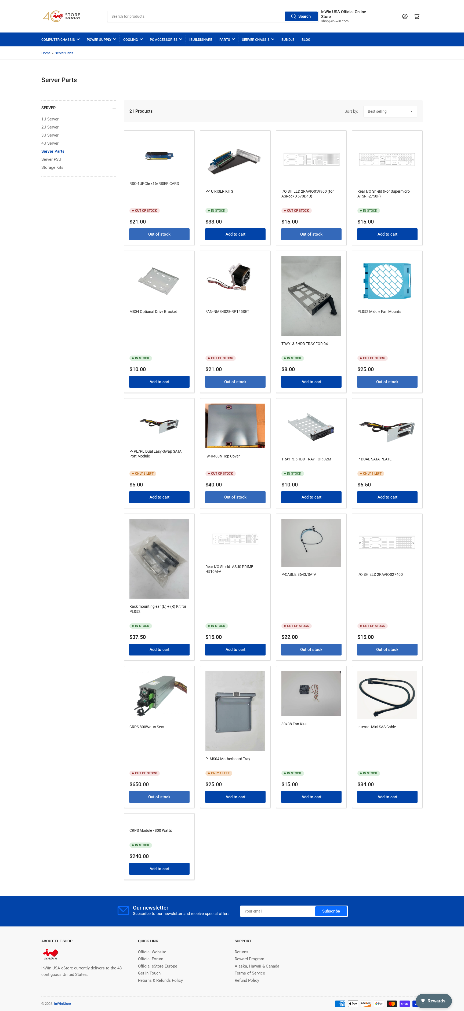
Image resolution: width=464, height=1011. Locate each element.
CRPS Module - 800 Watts (150, 830)
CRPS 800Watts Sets (146, 727)
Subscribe (331, 911)
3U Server (50, 135)
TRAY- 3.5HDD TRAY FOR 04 (304, 344)
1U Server (50, 119)
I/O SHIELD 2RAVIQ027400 (380, 574)
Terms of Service (250, 973)
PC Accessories (163, 40)
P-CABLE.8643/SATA (298, 574)
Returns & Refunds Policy (160, 980)
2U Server (50, 127)
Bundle (287, 40)
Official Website (152, 952)
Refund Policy (247, 980)
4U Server (50, 143)
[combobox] (212, 16)
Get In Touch (149, 973)
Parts (224, 40)
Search (304, 16)
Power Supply (99, 40)
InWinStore (62, 1004)
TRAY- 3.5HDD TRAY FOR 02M (306, 459)
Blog (306, 40)
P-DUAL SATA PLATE (374, 459)
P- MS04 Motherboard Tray (227, 759)
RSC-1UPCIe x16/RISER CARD (154, 183)
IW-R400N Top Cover (222, 456)
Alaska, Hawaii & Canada (257, 966)
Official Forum (150, 959)
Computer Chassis (58, 40)
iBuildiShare (200, 40)
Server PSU (51, 159)
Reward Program (249, 959)
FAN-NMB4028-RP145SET (227, 311)
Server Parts (64, 53)
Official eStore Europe (157, 966)
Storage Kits (52, 167)
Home (45, 53)
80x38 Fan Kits (293, 724)
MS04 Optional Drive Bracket (153, 311)
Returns (241, 952)
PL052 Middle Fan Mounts (379, 311)
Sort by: (351, 111)
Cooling (130, 40)
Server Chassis (256, 40)
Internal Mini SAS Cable (376, 727)
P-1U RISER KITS (219, 191)
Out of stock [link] (159, 234)
